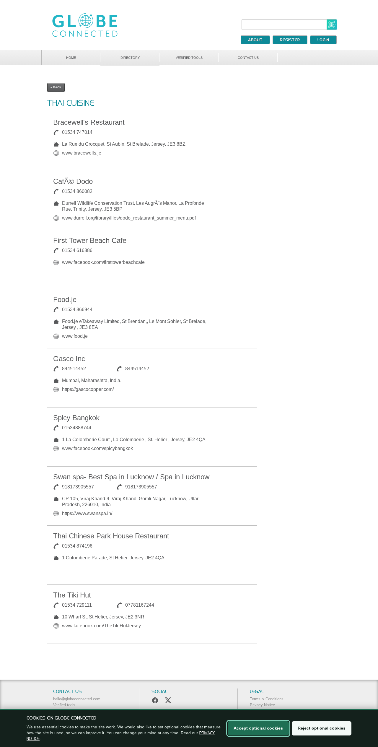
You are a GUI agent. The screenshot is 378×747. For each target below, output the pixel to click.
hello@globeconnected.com (76, 699)
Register (290, 40)
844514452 (74, 368)
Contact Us (248, 57)
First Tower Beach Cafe (89, 240)
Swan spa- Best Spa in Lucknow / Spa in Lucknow (131, 477)
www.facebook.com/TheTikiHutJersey (101, 625)
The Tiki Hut (72, 595)
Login (323, 40)
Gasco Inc (69, 359)
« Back (55, 87)
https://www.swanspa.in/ (87, 513)
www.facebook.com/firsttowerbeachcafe (103, 262)
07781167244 (139, 605)
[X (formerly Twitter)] (168, 700)
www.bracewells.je (81, 152)
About (255, 40)
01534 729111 (77, 605)
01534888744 (76, 427)
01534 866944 (77, 309)
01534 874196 (77, 545)
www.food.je (75, 336)
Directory (130, 57)
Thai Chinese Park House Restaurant (111, 536)
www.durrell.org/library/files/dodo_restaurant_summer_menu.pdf (129, 217)
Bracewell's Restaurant (89, 122)
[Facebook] (155, 700)
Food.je (64, 299)
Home (71, 57)
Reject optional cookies (322, 728)
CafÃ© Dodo (73, 181)
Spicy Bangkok (76, 418)
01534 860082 (77, 191)
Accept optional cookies (258, 728)
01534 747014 (77, 132)
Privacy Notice (262, 705)
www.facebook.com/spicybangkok (97, 448)
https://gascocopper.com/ (88, 389)
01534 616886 (77, 250)
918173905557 (78, 486)
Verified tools (189, 57)
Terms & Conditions (267, 699)
